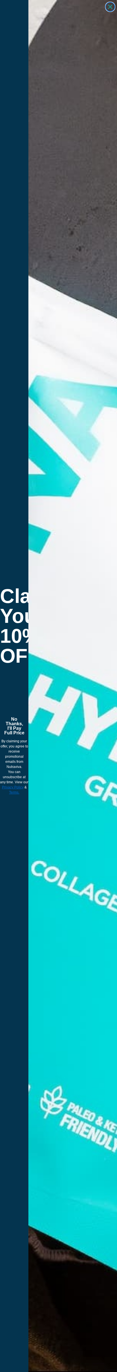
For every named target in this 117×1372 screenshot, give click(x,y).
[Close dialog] (110, 6)
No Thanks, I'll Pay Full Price (14, 725)
